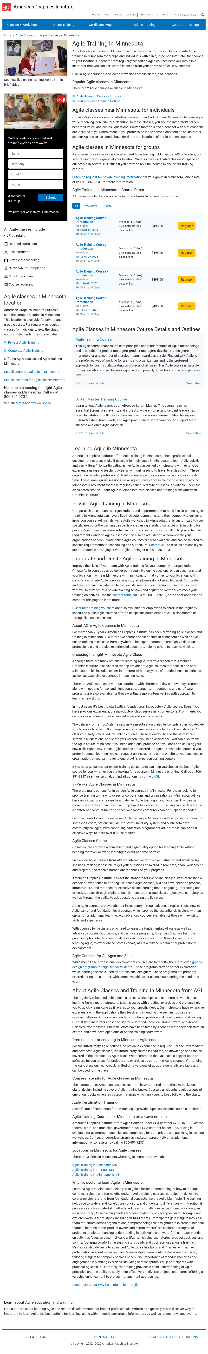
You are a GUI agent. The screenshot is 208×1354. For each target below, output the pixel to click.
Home (6, 35)
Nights (108, 205)
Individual (18, 196)
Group (15, 201)
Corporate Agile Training (25, 351)
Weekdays (90, 205)
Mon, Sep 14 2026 (87, 229)
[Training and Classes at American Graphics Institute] (7, 7)
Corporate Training (185, 25)
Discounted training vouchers (93, 608)
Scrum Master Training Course (98, 101)
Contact (118, 14)
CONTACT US (104, 1337)
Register (187, 226)
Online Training (63, 25)
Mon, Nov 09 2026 (87, 256)
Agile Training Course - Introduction (101, 96)
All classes (145, 14)
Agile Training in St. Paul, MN (93, 1170)
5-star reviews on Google (34, 403)
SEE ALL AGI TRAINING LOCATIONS (172, 1337)
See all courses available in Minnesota (31, 372)
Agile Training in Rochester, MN (94, 1165)
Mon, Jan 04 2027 (87, 283)
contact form (121, 595)
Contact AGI (157, 545)
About (107, 14)
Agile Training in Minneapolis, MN (96, 1175)
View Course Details (90, 383)
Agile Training (25, 35)
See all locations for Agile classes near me (34, 380)
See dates (193, 383)
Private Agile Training (23, 342)
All (76, 205)
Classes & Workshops (22, 25)
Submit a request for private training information (107, 177)
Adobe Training (145, 25)
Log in (165, 14)
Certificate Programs (104, 25)
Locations (130, 14)
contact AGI (150, 776)
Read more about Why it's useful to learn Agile (105, 1285)
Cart (156, 14)
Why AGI (96, 14)
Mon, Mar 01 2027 (87, 310)
